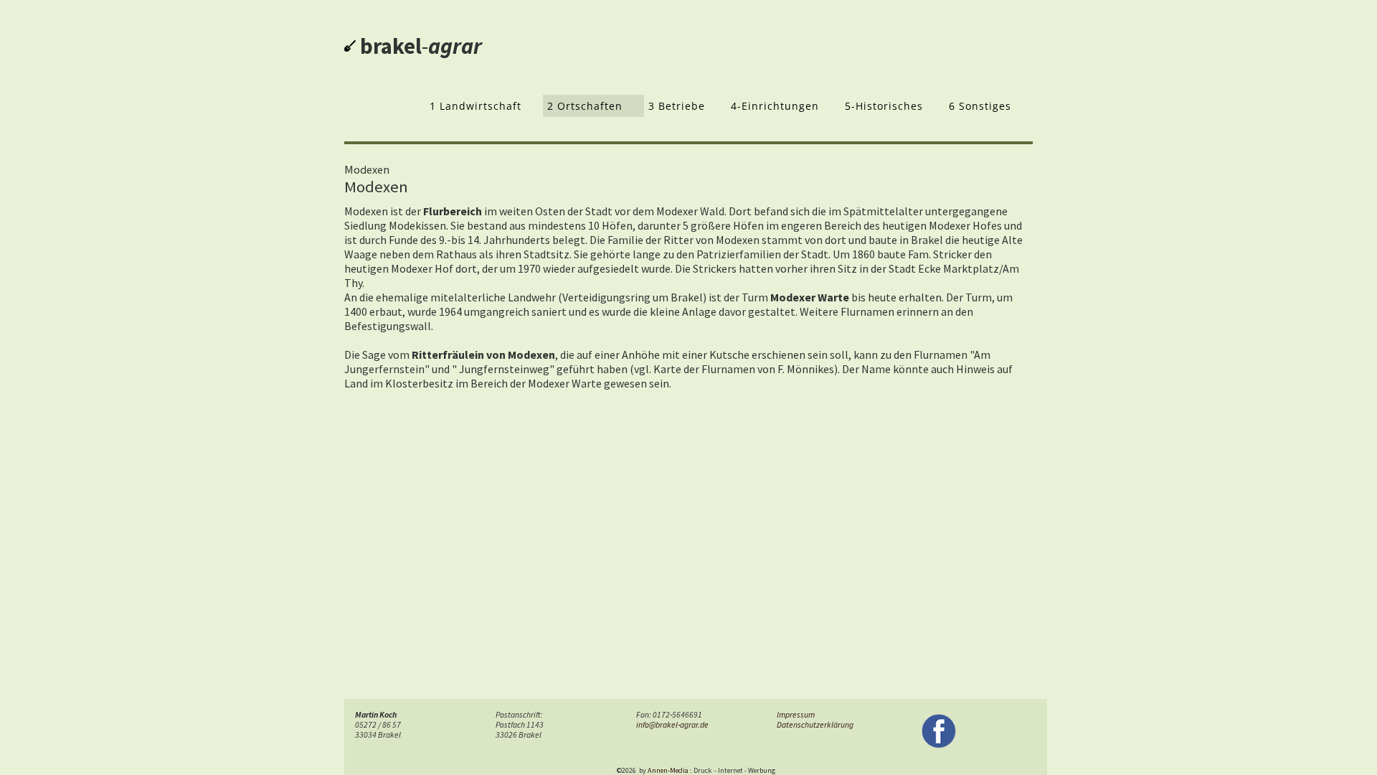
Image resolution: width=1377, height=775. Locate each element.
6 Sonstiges (980, 106)
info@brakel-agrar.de (672, 725)
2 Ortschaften (585, 106)
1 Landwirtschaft (475, 106)
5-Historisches (884, 106)
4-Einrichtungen (775, 106)
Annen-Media (668, 770)
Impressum (796, 715)
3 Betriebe (676, 106)
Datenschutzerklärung (815, 725)
